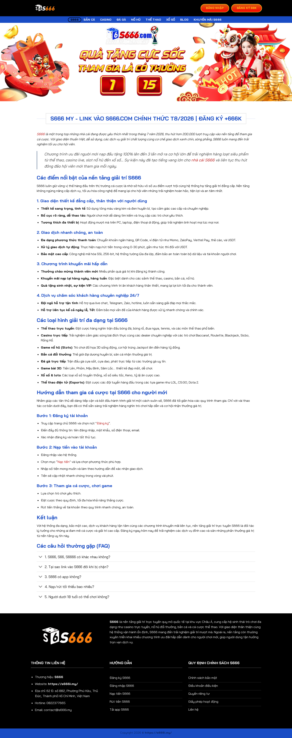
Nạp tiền (64, 462)
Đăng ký (103, 423)
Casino (106, 19)
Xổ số (170, 19)
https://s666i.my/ (63, 684)
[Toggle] (40, 557)
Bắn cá (89, 19)
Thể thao (153, 19)
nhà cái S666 (203, 160)
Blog (184, 19)
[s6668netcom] (45, 8)
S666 (75, 19)
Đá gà (121, 19)
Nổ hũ (135, 19)
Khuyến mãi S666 (207, 19)
